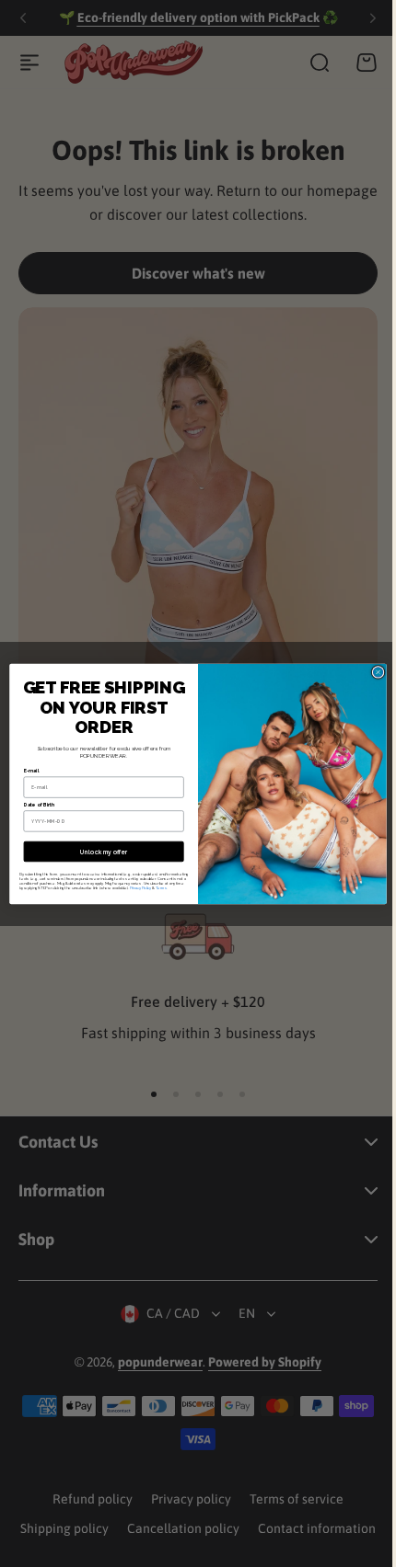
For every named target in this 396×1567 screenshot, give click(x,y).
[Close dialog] (371, 671)
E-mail (24, 770)
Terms (153, 887)
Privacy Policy (134, 887)
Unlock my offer (97, 851)
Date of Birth (32, 804)
